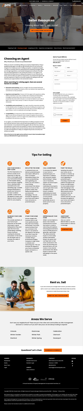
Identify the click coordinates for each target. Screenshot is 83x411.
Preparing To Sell (12, 48)
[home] (7, 5)
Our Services (23, 5)
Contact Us (66, 229)
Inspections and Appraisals (46, 48)
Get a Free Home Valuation (41, 30)
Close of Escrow (58, 48)
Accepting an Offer (33, 48)
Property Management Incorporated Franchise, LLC (47, 383)
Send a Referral (30, 369)
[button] (72, 361)
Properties (32, 5)
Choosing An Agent (22, 48)
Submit (65, 120)
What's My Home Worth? (69, 48)
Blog (61, 5)
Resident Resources (31, 360)
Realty (40, 5)
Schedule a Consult (52, 350)
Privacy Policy (61, 391)
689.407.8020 (65, 222)
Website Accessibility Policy (69, 395)
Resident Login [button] (30, 363)
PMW (50, 391)
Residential (7, 360)
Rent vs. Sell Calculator (58, 295)
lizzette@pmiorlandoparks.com (57, 367)
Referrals (55, 5)
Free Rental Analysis (75, 5)
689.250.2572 (77, 1)
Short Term (7, 365)
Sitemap (55, 391)
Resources (47, 5)
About (65, 5)
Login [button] (5, 367)
